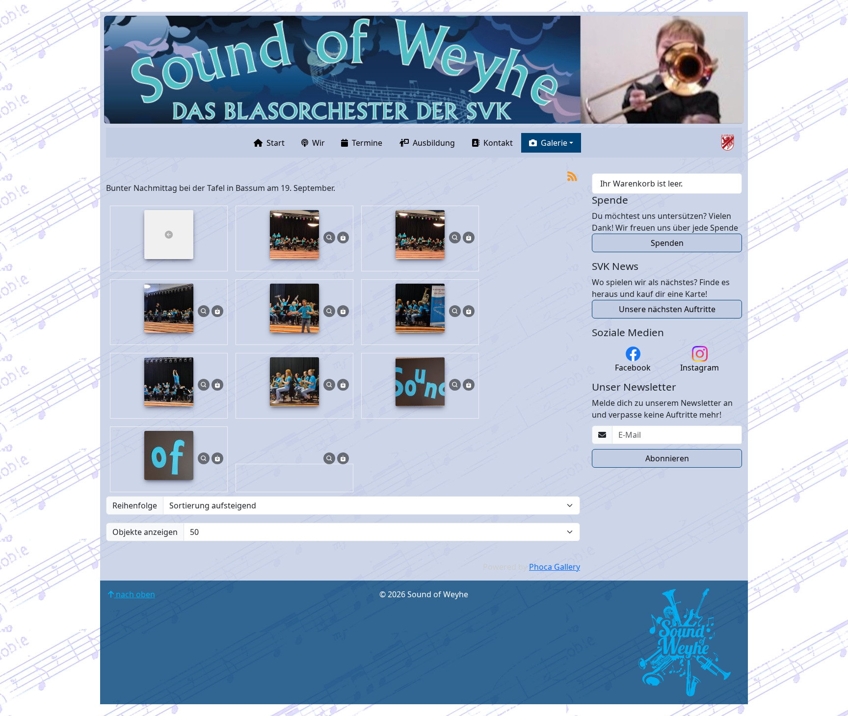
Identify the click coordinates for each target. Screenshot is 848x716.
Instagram (699, 367)
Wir (318, 142)
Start (275, 142)
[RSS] (572, 175)
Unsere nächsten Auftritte (667, 309)
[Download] (343, 236)
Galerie (554, 142)
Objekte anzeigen (145, 532)
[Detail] (329, 236)
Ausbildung (434, 142)
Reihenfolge (134, 505)
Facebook (633, 367)
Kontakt (498, 142)
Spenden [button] (667, 243)
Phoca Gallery (554, 566)
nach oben (134, 594)
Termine (367, 142)
